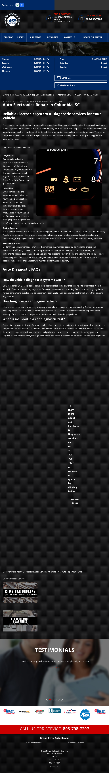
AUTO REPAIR (35, 38)
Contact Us (54, 766)
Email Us (66, 78)
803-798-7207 (94, 19)
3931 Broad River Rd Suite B (31, 101)
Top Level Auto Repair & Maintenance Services (53, 94)
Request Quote (75, 501)
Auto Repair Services (33, 743)
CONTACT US (69, 38)
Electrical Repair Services (14, 578)
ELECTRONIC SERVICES (87, 94)
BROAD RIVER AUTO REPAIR (16, 94)
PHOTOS (20, 38)
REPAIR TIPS (52, 38)
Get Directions (67, 85)
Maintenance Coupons (75, 743)
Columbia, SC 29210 (54, 101)
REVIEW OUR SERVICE (92, 38)
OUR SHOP (8, 38)
